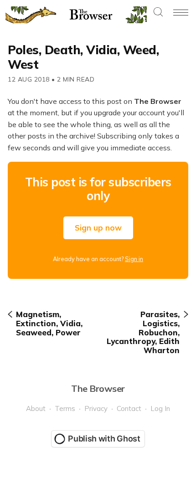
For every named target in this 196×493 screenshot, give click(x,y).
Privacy (96, 408)
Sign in (134, 258)
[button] (158, 12)
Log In (160, 408)
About (36, 408)
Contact (129, 408)
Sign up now (98, 227)
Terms (65, 408)
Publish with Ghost (104, 438)
